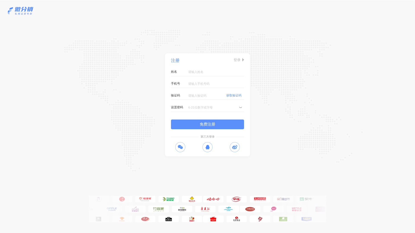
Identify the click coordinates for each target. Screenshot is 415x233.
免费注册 (207, 124)
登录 (237, 60)
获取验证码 (233, 95)
